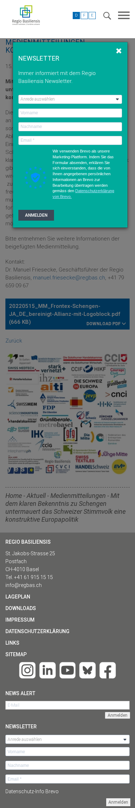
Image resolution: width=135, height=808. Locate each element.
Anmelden (118, 802)
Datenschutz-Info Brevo (32, 791)
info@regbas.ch (23, 585)
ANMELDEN (36, 215)
